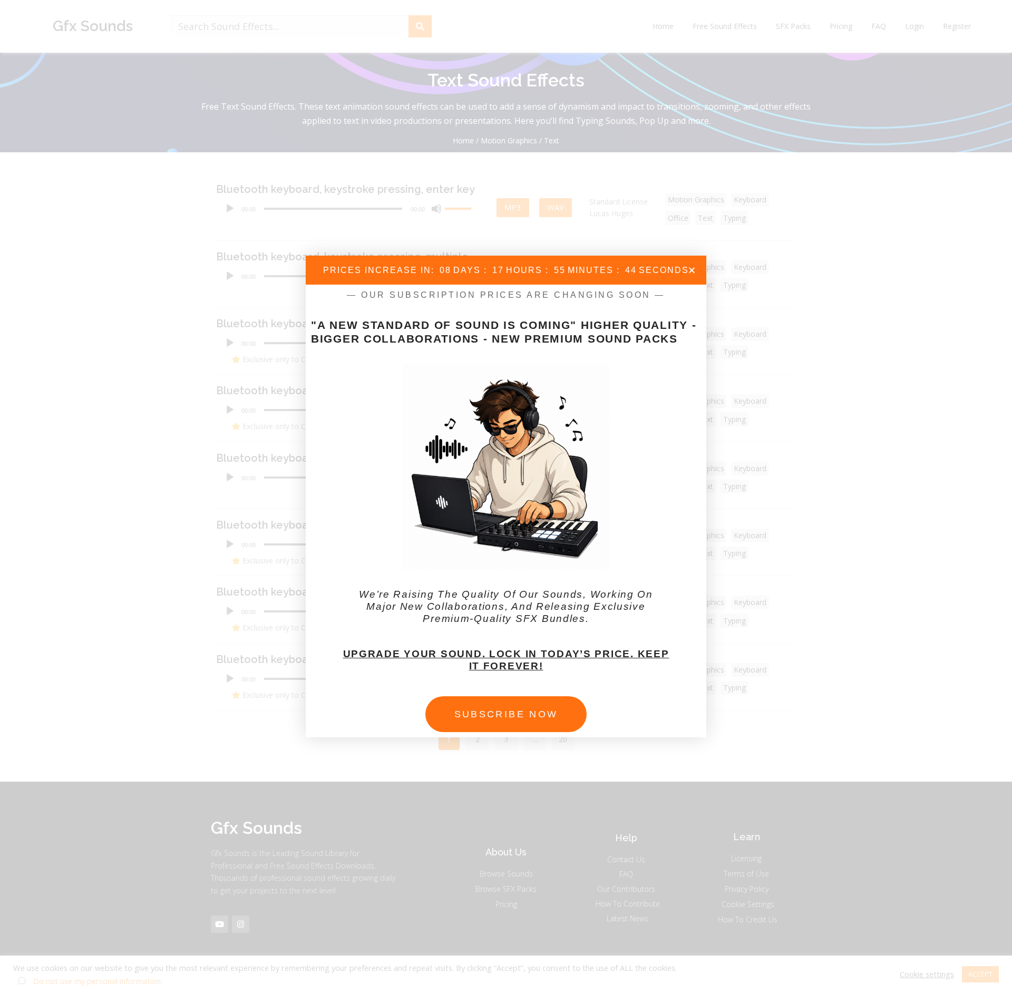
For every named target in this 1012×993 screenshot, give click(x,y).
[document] (506, 496)
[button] (692, 270)
